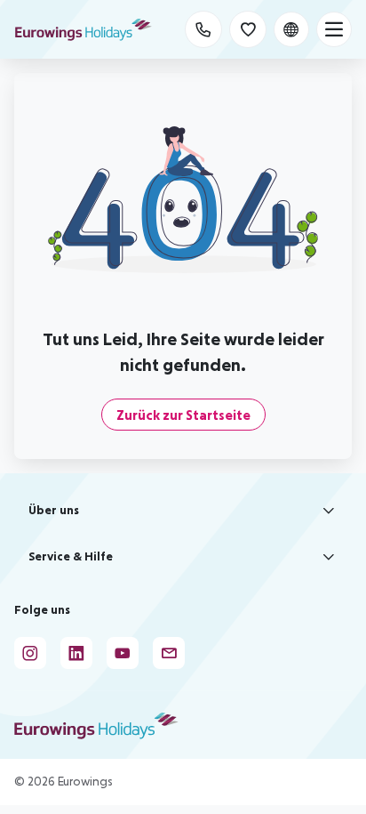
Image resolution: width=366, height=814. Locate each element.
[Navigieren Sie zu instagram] (30, 653)
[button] (183, 511)
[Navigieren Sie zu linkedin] (76, 653)
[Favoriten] (248, 29)
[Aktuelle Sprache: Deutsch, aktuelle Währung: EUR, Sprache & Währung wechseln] (291, 29)
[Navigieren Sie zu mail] (169, 653)
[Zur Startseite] (83, 29)
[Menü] (334, 29)
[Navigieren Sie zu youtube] (123, 653)
